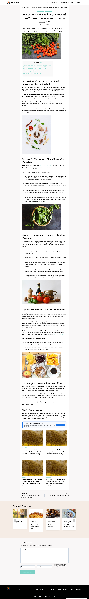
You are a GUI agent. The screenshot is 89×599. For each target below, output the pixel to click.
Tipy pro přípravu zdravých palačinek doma (32, 70)
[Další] (74, 520)
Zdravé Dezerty (40, 11)
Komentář (23, 549)
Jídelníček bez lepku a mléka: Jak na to (59, 494)
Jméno (23, 567)
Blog (47, 589)
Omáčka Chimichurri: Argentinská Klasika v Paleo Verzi (35, 524)
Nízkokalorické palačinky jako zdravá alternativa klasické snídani (37, 65)
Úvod (47, 2)
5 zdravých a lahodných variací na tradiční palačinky (34, 68)
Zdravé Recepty (48, 11)
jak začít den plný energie (45, 165)
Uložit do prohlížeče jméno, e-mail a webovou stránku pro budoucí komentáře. (60, 565)
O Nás (72, 2)
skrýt (41, 62)
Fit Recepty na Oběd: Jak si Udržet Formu (20, 523)
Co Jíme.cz (42, 24)
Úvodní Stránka (39, 589)
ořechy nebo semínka (59, 334)
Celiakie (53, 589)
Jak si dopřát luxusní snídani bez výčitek (32, 73)
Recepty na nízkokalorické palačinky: (33, 71)
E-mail (39, 567)
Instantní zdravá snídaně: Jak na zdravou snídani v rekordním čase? (30, 495)
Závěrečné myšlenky (27, 75)
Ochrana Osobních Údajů (49, 596)
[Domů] (22, 7)
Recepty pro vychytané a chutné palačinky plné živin (34, 66)
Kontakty (78, 2)
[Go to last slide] (15, 520)
